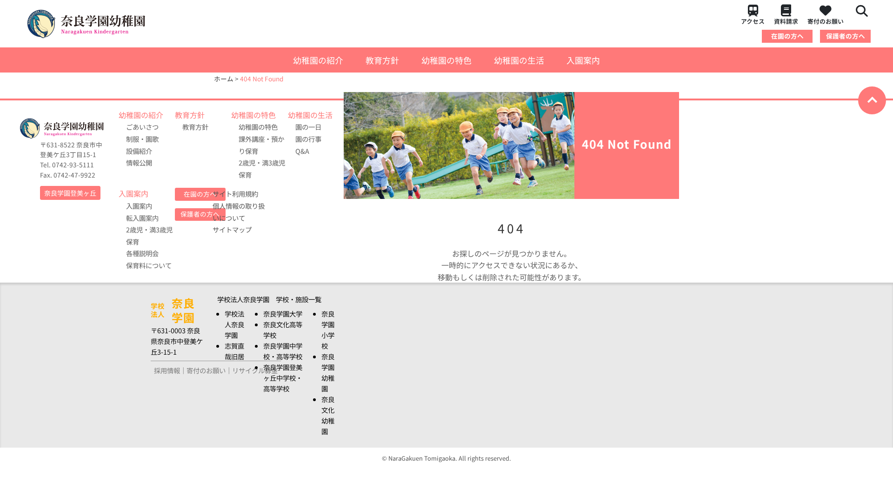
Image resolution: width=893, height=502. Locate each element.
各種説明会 (142, 253)
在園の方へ (787, 35)
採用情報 (167, 370)
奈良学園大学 (282, 313)
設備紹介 (139, 151)
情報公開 (139, 162)
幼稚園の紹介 (318, 60)
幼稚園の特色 (446, 60)
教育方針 (382, 60)
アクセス (753, 21)
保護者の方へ (845, 35)
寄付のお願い (825, 21)
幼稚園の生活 (519, 60)
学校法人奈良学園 (234, 324)
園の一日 (308, 127)
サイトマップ (232, 229)
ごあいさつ (142, 127)
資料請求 (786, 21)
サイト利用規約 (235, 193)
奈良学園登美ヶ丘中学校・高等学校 (282, 377)
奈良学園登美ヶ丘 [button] (70, 193)
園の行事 (308, 139)
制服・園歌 (142, 139)
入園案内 (583, 60)
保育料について (149, 265)
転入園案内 (142, 218)
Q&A (302, 151)
